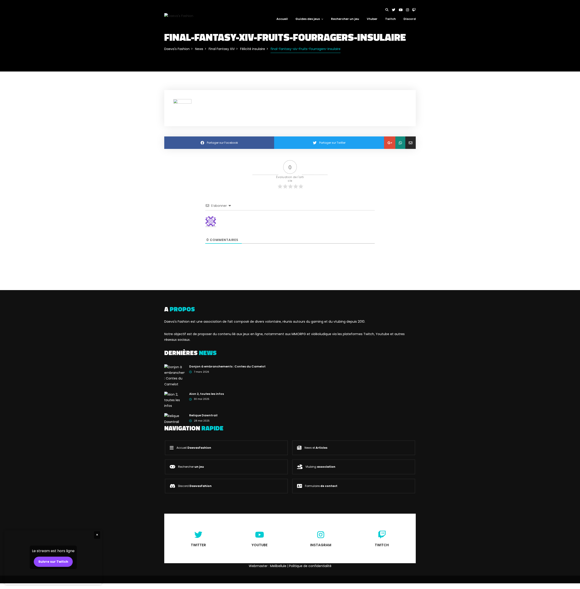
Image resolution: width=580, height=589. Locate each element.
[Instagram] (409, 10)
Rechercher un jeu (345, 19)
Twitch (390, 19)
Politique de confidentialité (310, 566)
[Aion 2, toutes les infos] (174, 400)
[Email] (410, 142)
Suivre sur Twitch (53, 561)
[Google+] (389, 142)
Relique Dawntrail (203, 415)
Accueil (282, 19)
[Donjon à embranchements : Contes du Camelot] (174, 375)
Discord (410, 19)
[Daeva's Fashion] (178, 15)
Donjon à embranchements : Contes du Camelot (227, 366)
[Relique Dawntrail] (174, 418)
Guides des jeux (307, 19)
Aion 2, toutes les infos (206, 394)
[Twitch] (414, 10)
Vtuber (372, 19)
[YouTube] (402, 10)
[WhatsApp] (400, 142)
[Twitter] (395, 10)
